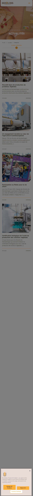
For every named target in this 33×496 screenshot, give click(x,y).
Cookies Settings (16, 491)
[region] (16, 482)
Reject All (23, 488)
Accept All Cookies (9, 487)
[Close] (30, 471)
